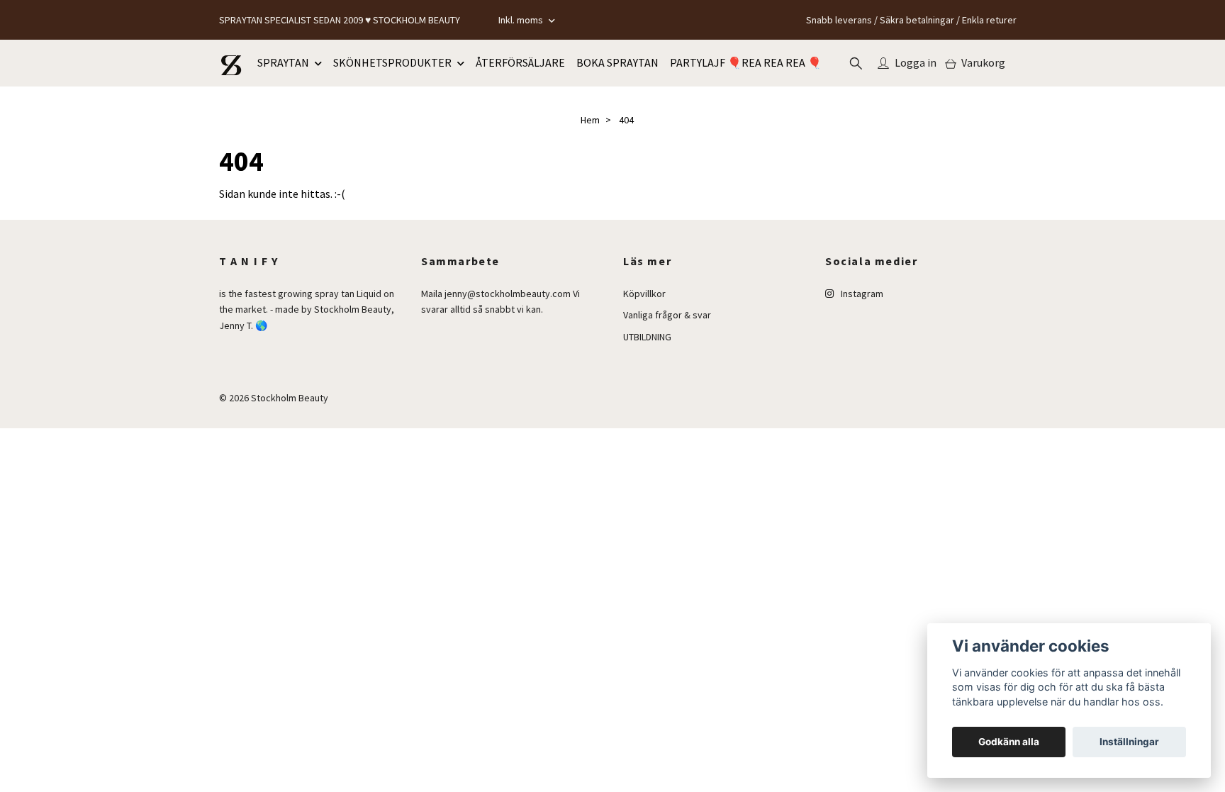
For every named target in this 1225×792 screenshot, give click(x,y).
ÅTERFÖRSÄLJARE (520, 62)
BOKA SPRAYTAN (617, 62)
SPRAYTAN (283, 62)
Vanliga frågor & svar (667, 314)
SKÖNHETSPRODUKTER (392, 62)
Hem (590, 119)
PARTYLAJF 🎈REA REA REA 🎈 (746, 62)
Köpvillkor (644, 293)
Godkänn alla (1008, 741)
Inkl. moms (521, 19)
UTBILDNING (647, 336)
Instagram (861, 293)
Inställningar (1129, 741)
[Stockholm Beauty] (231, 63)
